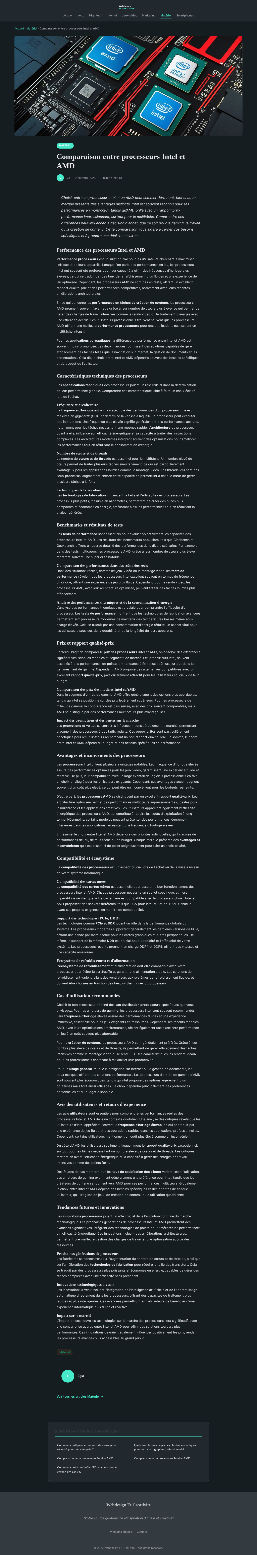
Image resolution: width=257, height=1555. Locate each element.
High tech (95, 15)
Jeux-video (129, 15)
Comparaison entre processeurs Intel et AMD (85, 1458)
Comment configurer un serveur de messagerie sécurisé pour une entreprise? (86, 1447)
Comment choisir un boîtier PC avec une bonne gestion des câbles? (87, 1469)
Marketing (149, 15)
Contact (142, 1531)
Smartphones (185, 15)
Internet (112, 15)
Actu (81, 15)
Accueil (68, 15)
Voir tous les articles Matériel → (80, 1396)
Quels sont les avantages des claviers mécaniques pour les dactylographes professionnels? (165, 1447)
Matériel (165, 15)
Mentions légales (121, 1531)
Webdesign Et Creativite (128, 1504)
